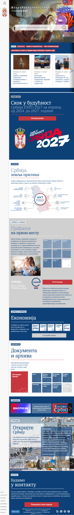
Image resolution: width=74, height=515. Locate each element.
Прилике (2, 498)
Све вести (21, 46)
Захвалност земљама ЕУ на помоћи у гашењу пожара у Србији (63, 78)
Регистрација (57, 282)
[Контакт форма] (70, 2)
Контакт (2, 512)
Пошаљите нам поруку (41, 505)
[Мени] (4, 3)
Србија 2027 (3, 495)
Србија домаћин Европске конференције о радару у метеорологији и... (21, 79)
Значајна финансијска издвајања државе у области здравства (42, 79)
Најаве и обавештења (34, 46)
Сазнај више (37, 118)
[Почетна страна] (4, 12)
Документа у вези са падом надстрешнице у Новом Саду (33, 50)
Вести (2, 492)
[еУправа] (26, 284)
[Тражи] (64, 27)
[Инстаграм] (65, 511)
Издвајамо (3, 506)
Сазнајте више (49, 335)
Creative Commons (36, 510)
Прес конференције (51, 46)
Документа (3, 503)
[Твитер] (61, 511)
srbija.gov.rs (39, 513)
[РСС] (57, 511)
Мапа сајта (15, 511)
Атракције (3, 509)
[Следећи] (71, 70)
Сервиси (2, 500)
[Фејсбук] (68, 511)
